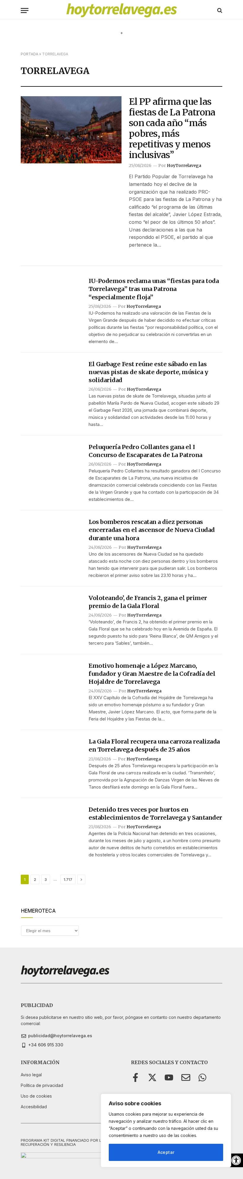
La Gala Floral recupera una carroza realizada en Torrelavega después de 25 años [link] (154, 745)
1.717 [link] (68, 879)
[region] (166, 1130)
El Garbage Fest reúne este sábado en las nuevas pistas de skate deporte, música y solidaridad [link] (148, 372)
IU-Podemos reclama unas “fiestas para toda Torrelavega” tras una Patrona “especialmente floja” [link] (154, 288)
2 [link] (35, 879)
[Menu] (24, 10)
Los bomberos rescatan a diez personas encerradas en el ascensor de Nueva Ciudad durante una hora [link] (152, 529)
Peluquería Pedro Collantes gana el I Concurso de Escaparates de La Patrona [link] (145, 451)
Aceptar (166, 1152)
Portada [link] (29, 54)
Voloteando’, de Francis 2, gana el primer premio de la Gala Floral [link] (148, 601)
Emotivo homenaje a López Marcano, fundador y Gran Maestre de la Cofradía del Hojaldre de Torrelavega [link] (152, 673)
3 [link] (45, 879)
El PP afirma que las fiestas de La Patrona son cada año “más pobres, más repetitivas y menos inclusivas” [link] (172, 128)
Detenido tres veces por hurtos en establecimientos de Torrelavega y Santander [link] (155, 813)
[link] (236, 1160)
